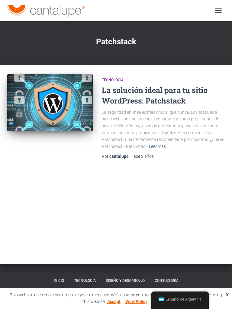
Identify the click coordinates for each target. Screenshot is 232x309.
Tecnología (113, 80)
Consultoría (167, 281)
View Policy (136, 301)
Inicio (59, 281)
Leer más (157, 146)
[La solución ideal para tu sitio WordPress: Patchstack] (50, 102)
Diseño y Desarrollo (125, 281)
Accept (114, 301)
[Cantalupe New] (48, 10)
